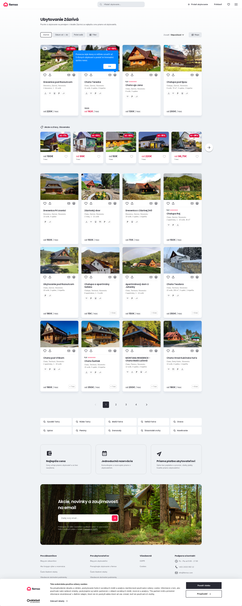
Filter (95, 35)
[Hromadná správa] (73, 74)
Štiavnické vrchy (153, 430)
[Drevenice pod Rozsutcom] (59, 58)
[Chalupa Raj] (183, 186)
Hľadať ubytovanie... (112, 4)
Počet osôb (78, 35)
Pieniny (83, 430)
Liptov (50, 430)
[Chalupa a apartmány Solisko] (100, 260)
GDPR (142, 561)
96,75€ (180, 156)
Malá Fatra (117, 421)
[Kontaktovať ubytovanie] (68, 74)
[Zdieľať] (49, 74)
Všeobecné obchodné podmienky (53, 577)
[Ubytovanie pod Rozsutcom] (59, 260)
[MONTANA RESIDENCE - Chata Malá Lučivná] (142, 334)
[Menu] (236, 4)
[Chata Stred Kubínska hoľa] (183, 334)
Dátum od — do (61, 35)
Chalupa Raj (173, 213)
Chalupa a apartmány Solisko (96, 285)
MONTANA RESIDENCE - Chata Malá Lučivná (138, 359)
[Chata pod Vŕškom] (59, 334)
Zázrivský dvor (92, 210)
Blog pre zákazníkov (48, 561)
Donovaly (116, 430)
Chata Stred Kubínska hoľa (182, 357)
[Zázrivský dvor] (100, 186)
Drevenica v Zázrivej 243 (139, 210)
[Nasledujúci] (209, 147)
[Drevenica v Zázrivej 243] (142, 186)
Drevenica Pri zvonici (54, 210)
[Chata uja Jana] (142, 58)
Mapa (197, 35)
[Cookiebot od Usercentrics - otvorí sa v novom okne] (33, 601)
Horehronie (182, 430)
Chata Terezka (92, 82)
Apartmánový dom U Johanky (137, 285)
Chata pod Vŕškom (53, 357)
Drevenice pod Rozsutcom (57, 82)
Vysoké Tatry (53, 421)
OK (109, 66)
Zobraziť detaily (57, 601)
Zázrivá (46, 35)
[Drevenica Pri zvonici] (59, 186)
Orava (180, 421)
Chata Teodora (175, 284)
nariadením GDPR (91, 529)
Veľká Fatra (150, 421)
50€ (113, 156)
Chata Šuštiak (92, 361)
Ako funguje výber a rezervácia (52, 566)
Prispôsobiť (202, 594)
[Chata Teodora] (183, 260)
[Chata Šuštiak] (100, 334)
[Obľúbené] (228, 4)
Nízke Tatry (85, 421)
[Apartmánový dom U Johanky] (142, 260)
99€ (80, 156)
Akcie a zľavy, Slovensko (57, 127)
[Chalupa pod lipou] (183, 58)
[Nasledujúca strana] (146, 405)
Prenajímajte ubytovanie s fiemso (103, 566)
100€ (48, 156)
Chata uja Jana (134, 85)
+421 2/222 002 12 (186, 567)
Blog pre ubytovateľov (99, 561)
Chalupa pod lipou (177, 82)
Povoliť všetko (204, 585)
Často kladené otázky (48, 572)
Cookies (143, 566)
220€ (147, 156)
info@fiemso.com (186, 573)
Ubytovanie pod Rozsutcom (58, 284)
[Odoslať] (115, 518)
